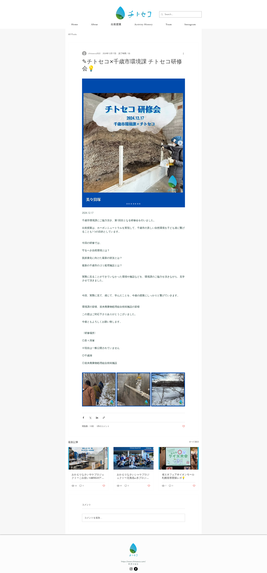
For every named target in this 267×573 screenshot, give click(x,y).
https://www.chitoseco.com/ (133, 561)
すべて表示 (194, 441)
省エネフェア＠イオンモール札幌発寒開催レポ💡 (178, 476)
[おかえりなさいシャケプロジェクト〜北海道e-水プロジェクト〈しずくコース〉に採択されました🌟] (133, 458)
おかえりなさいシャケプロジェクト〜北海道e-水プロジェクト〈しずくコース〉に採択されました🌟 (133, 476)
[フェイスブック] (136, 569)
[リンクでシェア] (103, 417)
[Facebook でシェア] (83, 417)
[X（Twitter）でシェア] (90, 417)
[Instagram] (131, 569)
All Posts (72, 34)
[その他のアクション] (183, 53)
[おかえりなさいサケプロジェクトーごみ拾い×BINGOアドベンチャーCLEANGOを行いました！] (88, 458)
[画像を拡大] (99, 389)
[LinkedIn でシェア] (97, 417)
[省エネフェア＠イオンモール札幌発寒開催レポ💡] (179, 458)
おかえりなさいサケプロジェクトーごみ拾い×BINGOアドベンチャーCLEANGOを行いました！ (88, 476)
